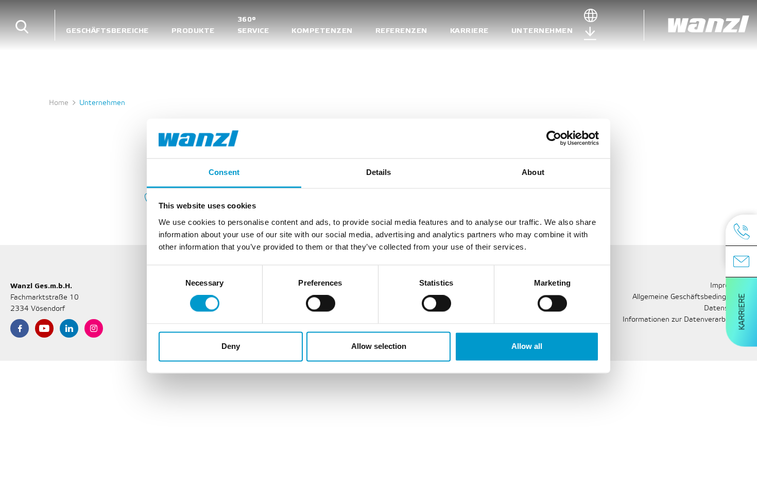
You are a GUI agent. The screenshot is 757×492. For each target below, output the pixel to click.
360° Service (253, 25)
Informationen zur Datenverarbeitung (685, 320)
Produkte (193, 30)
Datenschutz (725, 308)
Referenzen (401, 30)
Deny (230, 346)
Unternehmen (542, 30)
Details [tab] (378, 172)
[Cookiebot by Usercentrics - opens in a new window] (554, 138)
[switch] (320, 303)
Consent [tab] (224, 172)
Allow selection (378, 346)
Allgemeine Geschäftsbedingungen (689, 297)
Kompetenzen (322, 30)
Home (58, 103)
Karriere (469, 30)
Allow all (526, 346)
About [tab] (533, 172)
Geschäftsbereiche (107, 30)
